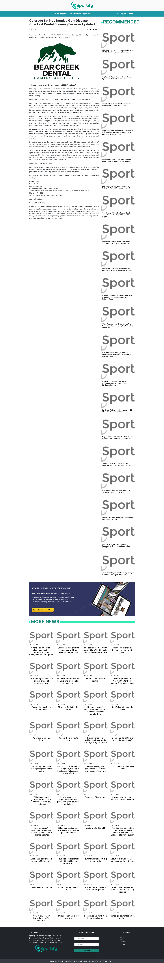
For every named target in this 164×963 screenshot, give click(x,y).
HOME (56, 14)
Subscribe (86, 950)
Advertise (122, 942)
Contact (122, 944)
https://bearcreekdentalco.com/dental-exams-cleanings (71, 99)
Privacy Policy (108, 961)
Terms (98, 961)
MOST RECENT (66, 14)
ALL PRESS (77, 14)
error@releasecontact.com (85, 211)
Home (121, 937)
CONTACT (86, 14)
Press (121, 939)
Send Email (38, 186)
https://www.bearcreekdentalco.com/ (49, 195)
